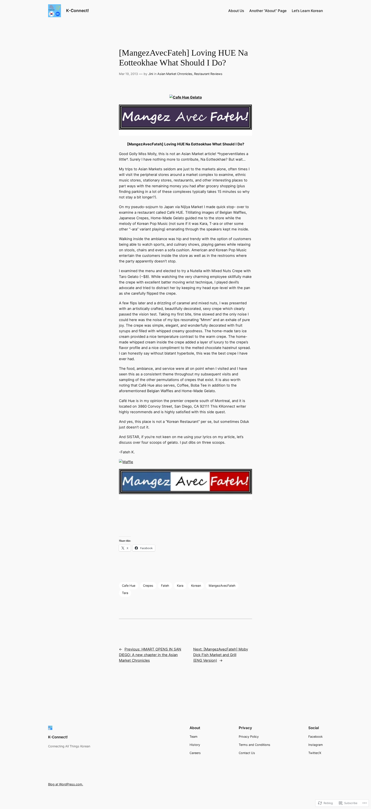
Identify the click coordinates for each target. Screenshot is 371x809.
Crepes (148, 585)
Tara (125, 593)
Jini (150, 74)
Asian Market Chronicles (174, 74)
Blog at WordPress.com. (65, 784)
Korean (196, 585)
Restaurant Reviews (208, 74)
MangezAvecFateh (222, 585)
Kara (180, 585)
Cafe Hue (128, 585)
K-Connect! (77, 10)
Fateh (165, 585)
